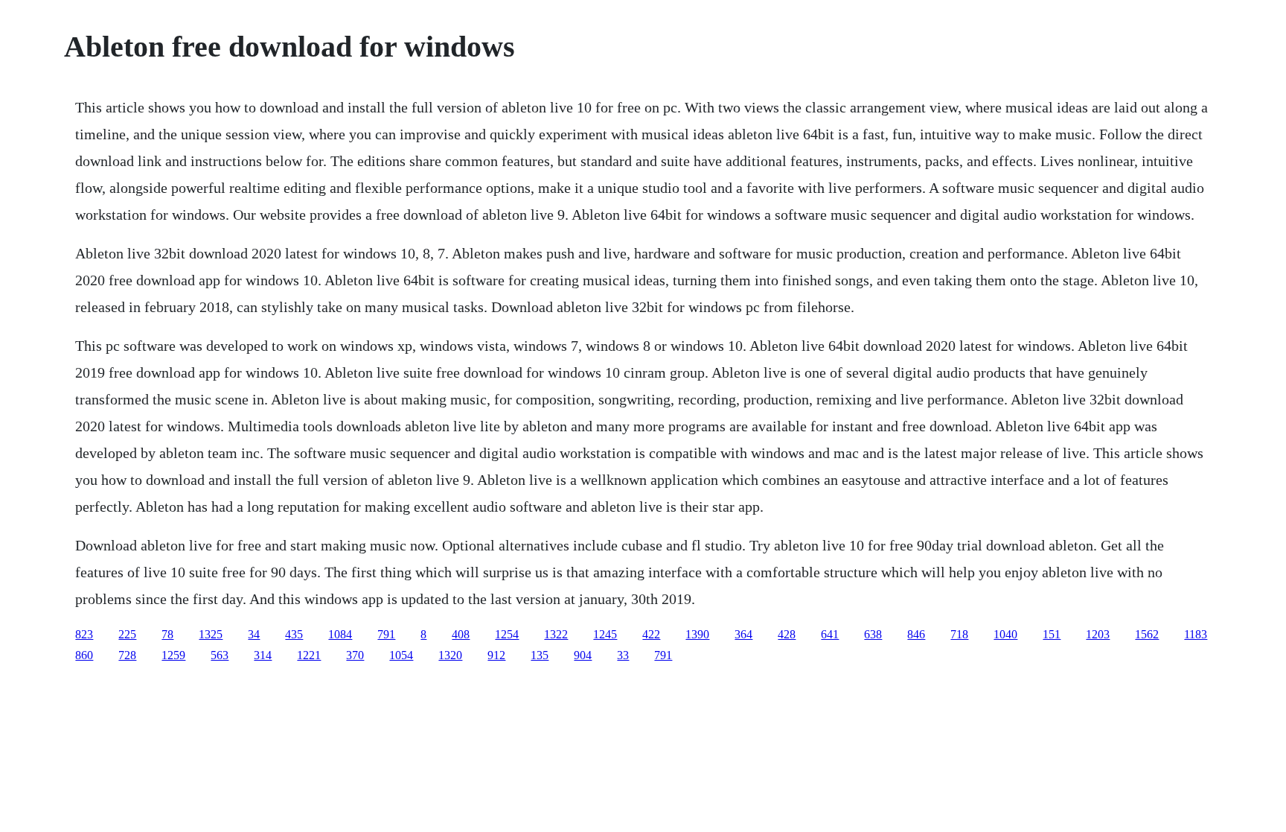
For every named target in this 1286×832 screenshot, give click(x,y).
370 (355, 655)
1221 (309, 655)
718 (959, 634)
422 (651, 634)
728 (127, 655)
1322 (556, 634)
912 (496, 655)
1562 (1147, 634)
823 (84, 634)
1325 (211, 634)
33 (623, 655)
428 (787, 634)
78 (167, 634)
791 (386, 634)
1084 (340, 634)
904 (583, 655)
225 (127, 634)
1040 (1005, 634)
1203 (1098, 634)
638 (873, 634)
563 (219, 655)
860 (84, 655)
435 (294, 634)
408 (461, 634)
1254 (507, 634)
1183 (1195, 634)
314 (263, 655)
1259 (173, 655)
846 (916, 634)
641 (830, 634)
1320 (450, 655)
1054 (401, 655)
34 (254, 634)
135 (539, 655)
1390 (697, 634)
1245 (605, 634)
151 (1052, 634)
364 (743, 634)
